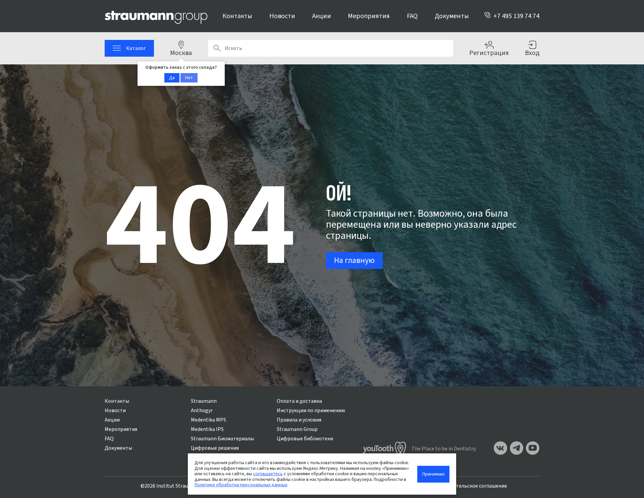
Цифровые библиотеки (305, 438)
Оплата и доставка (299, 401)
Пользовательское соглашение (469, 486)
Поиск (217, 48)
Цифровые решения (215, 448)
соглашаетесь (268, 473)
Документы (452, 16)
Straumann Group (297, 429)
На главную (354, 260)
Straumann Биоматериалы (222, 438)
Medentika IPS (207, 429)
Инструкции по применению (311, 410)
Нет (189, 77)
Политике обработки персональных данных (241, 484)
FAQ (412, 16)
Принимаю (433, 474)
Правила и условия (299, 420)
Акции (321, 16)
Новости (282, 16)
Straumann (204, 401)
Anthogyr (202, 410)
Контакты (237, 16)
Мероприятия (369, 16)
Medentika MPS (208, 420)
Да (172, 77)
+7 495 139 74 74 (516, 16)
